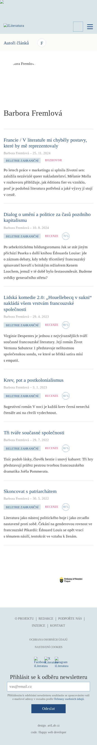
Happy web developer (52, 732)
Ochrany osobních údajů (69, 699)
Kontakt (57, 625)
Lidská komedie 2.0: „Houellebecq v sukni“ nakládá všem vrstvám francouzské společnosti (48, 303)
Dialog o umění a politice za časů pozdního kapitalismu (47, 217)
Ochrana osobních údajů (48, 639)
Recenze (51, 236)
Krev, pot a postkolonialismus (34, 380)
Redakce (46, 618)
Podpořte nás (70, 618)
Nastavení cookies (48, 647)
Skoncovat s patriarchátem (30, 491)
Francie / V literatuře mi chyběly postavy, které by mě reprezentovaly (45, 143)
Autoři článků (16, 42)
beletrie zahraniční (22, 160)
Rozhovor (53, 160)
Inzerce (38, 625)
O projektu (24, 618)
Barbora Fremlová (16, 153)
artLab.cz (54, 725)
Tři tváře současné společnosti (34, 432)
